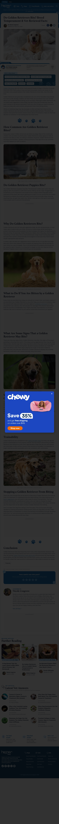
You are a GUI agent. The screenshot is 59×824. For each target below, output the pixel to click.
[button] (52, 393)
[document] (29, 412)
